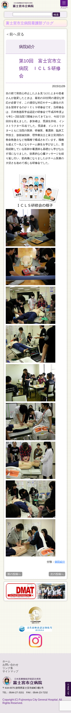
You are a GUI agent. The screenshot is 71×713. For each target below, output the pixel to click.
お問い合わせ (10, 664)
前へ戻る (16, 34)
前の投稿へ (14, 574)
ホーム (6, 661)
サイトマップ (10, 671)
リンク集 (7, 668)
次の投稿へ (57, 574)
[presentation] (4, 591)
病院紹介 (60, 561)
